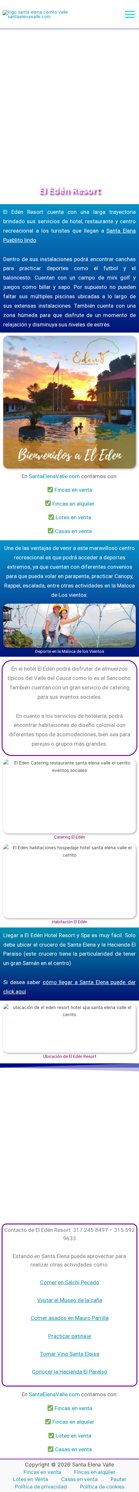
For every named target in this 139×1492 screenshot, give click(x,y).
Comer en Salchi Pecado (69, 1282)
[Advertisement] (69, 101)
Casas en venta (73, 531)
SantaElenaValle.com (54, 476)
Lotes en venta (73, 517)
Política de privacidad (41, 1487)
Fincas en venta (73, 490)
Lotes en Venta (30, 1479)
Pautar (118, 1479)
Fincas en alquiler (73, 503)
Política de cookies (102, 1487)
